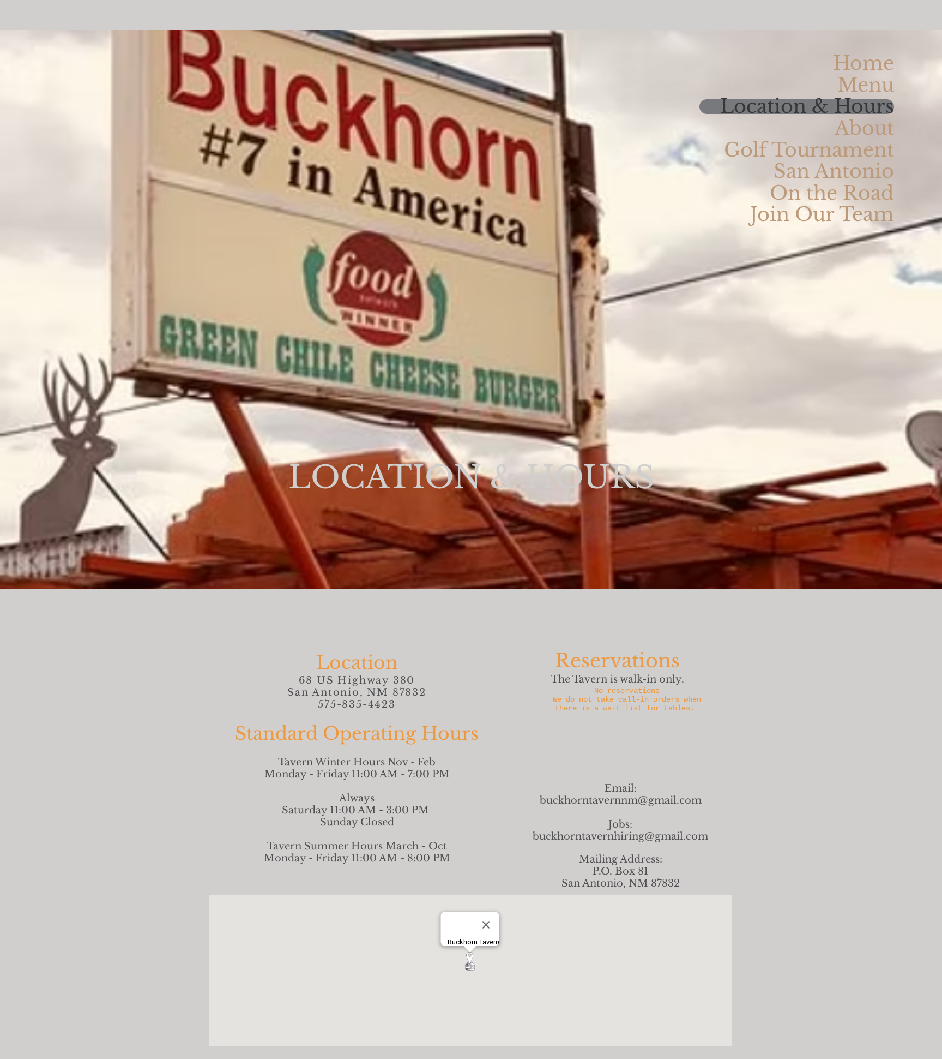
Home (863, 63)
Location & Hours (807, 106)
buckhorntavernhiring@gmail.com (620, 836)
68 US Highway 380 (357, 680)
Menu (865, 85)
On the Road (832, 193)
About (864, 128)
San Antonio (834, 171)
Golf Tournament (809, 150)
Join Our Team (822, 214)
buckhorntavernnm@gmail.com (621, 800)
